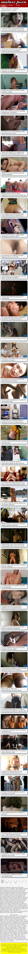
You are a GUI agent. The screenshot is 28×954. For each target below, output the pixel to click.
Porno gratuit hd (15, 937)
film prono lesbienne (18, 904)
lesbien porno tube (4, 912)
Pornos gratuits (13, 933)
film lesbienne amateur (9, 892)
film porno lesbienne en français (18, 899)
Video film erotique (12, 932)
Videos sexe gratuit (17, 917)
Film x (8, 937)
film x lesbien (15, 907)
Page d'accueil (3, 6)
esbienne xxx (14, 887)
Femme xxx (7, 918)
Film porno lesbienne (13, 923)
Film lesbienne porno (16, 922)
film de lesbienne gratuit (22, 888)
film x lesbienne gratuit (15, 908)
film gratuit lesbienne (13, 891)
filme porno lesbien (14, 909)
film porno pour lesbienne (6, 904)
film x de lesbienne (10, 906)
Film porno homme (15, 934)
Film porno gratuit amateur (14, 926)
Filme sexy (19, 918)
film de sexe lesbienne (17, 889)
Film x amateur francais (20, 924)
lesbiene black (13, 912)
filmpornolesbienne (4, 911)
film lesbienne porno (8, 894)
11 (10, 882)
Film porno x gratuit (5, 922)
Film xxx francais (20, 939)
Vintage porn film (18, 919)
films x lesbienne (14, 911)
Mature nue (16, 928)
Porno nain (13, 918)
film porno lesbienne (5, 899)
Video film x (11, 936)
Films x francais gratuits (6, 917)
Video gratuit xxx (13, 931)
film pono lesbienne (18, 894)
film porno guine (13, 898)
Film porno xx (11, 939)
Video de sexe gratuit (14, 921)
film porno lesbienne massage (11, 902)
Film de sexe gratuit (22, 932)
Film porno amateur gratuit (6, 928)
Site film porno (9, 938)
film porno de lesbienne (17, 896)
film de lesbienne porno (6, 889)
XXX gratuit (22, 923)
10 (6, 882)
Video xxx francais (9, 919)
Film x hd (6, 921)
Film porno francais (22, 931)
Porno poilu (24, 922)
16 (15, 882)
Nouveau (11, 5)
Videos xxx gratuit (9, 924)
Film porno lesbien (13, 2)
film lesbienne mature (14, 893)
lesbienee (19, 912)
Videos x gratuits (24, 921)
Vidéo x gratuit (3, 932)
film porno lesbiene (22, 898)
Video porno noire (14, 916)
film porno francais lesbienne (15, 897)
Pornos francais (4, 923)
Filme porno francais (20, 936)
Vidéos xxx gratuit (4, 916)
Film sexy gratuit (23, 916)
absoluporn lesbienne (5, 887)
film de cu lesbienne (10, 888)
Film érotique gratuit (5, 934)
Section (18, 5)
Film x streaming (18, 938)
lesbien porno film (23, 911)
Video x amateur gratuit (20, 927)
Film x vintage (18, 929)
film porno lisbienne (21, 903)
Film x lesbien (10, 941)
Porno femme (3, 926)
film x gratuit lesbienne (5, 907)
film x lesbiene (22, 907)
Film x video (3, 937)
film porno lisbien (12, 903)
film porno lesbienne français (7, 901)
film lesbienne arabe (20, 892)
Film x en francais (4, 933)
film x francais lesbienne (21, 906)
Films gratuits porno (10, 929)
